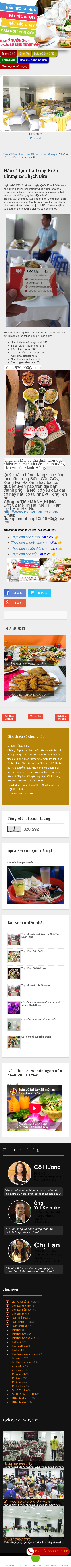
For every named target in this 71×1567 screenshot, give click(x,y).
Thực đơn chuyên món (27, 542)
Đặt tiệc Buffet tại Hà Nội (24, 1394)
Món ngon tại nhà (20, 1314)
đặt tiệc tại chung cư (21, 1398)
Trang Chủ (8, 53)
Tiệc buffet (17, 1350)
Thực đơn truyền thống (27, 548)
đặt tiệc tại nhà (19, 1402)
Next (38, 138)
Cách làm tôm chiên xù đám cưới (38, 1019)
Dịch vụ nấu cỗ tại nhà (20, 154)
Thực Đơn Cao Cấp (21, 1334)
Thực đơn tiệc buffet (25, 537)
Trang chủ (35, 716)
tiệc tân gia (52, 154)
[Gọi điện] (37, 1558)
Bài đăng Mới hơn (9, 717)
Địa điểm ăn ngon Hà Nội (20, 862)
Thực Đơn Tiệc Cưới (32, 951)
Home (6, 154)
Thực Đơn (17, 1330)
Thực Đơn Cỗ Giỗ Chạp (33, 968)
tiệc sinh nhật (18, 1374)
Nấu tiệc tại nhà (19, 1326)
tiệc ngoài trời (18, 1370)
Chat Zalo (23, 1565)
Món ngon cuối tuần (21, 1306)
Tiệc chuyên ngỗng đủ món (25, 1354)
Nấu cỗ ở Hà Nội (39, 154)
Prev (33, 138)
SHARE (18, 592)
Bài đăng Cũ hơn (61, 717)
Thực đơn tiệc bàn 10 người (35, 985)
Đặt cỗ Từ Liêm (19, 1390)
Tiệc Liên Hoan (19, 1346)
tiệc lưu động (18, 1366)
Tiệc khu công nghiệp (22, 1362)
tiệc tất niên (17, 1382)
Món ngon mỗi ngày (14, 66)
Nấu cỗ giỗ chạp (20, 1318)
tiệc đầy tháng (18, 1386)
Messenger (51, 1565)
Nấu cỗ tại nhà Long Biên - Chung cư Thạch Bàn (32, 173)
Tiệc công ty (17, 1358)
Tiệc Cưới (16, 1342)
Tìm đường (9, 1565)
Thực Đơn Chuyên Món (23, 1338)
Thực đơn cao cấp (24, 554)
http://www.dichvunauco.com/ (31, 512)
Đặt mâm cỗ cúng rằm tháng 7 (37, 1037)
